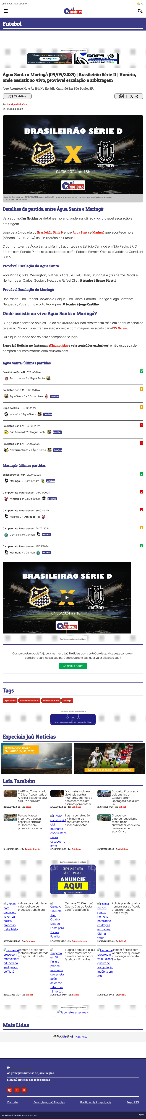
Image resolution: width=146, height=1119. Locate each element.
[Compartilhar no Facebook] (126, 96)
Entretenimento (32, 849)
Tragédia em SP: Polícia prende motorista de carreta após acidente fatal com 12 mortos (80, 954)
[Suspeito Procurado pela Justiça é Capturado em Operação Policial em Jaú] (104, 796)
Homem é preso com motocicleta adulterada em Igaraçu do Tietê (33, 953)
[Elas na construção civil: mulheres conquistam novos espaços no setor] (58, 846)
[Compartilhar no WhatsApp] (121, 96)
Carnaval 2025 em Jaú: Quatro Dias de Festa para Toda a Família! (79, 906)
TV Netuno (121, 328)
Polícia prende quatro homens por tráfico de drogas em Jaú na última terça (126, 908)
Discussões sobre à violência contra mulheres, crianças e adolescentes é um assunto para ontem (78, 798)
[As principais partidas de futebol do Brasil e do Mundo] (109, 773)
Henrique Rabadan (17, 104)
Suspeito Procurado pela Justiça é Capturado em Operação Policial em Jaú (125, 798)
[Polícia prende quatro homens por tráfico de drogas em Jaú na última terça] (104, 938)
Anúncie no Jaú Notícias (49, 1102)
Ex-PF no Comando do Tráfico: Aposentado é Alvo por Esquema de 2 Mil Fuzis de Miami (32, 796)
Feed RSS (133, 1102)
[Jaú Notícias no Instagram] (9, 1090)
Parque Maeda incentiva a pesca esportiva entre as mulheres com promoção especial (30, 822)
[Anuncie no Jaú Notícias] (72, 893)
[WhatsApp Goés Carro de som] (96, 63)
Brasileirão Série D (50, 232)
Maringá (98, 232)
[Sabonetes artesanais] (73, 1012)
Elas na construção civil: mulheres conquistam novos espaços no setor (77, 820)
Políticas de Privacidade (95, 1102)
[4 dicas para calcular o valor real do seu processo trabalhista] (11, 929)
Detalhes (55, 396)
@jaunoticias (58, 345)
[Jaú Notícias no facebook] (17, 1090)
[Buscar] (140, 11)
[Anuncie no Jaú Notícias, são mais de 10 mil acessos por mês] (72, 724)
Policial (122, 806)
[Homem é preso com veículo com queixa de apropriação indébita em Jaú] (105, 976)
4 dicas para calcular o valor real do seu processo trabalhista (32, 906)
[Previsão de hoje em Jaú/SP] (36, 773)
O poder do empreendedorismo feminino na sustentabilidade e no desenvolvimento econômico (126, 823)
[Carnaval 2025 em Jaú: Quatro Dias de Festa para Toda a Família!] (57, 936)
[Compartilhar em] (137, 96)
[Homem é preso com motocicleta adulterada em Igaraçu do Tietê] (11, 971)
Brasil (28, 806)
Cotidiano (76, 806)
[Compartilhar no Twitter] (131, 96)
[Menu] (5, 11)
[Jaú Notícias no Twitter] (24, 1090)
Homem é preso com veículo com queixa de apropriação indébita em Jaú (126, 954)
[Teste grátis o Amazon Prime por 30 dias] (49, 63)
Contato (12, 1102)
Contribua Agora (73, 665)
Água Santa (81, 232)
